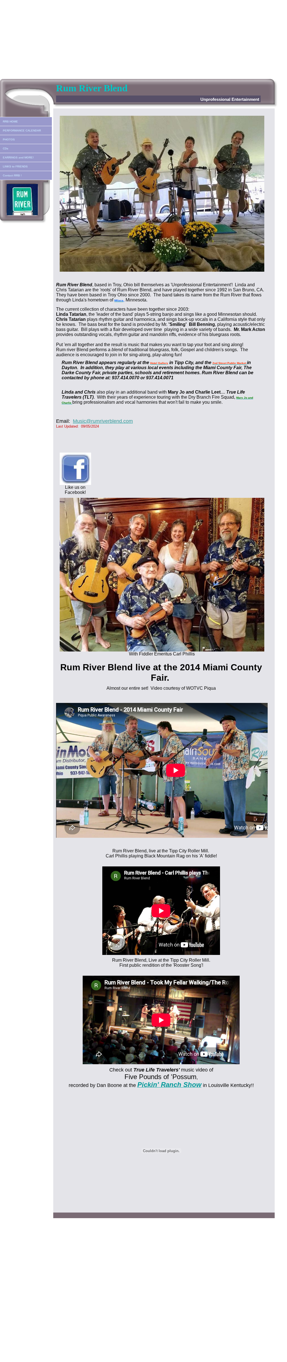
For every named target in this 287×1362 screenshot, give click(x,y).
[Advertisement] (143, 39)
